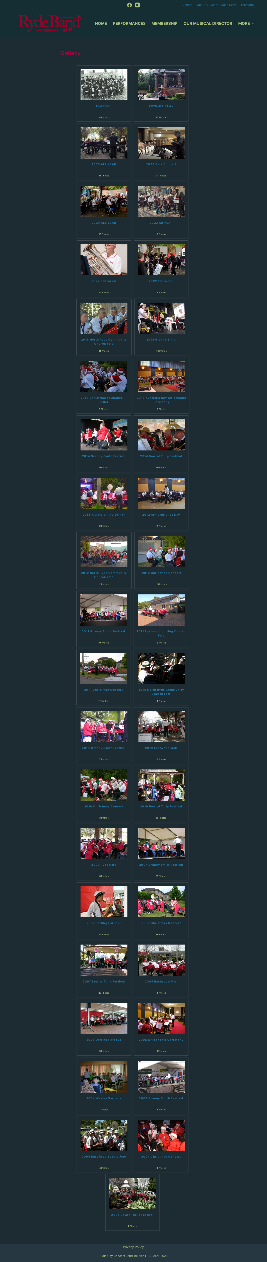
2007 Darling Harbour (104, 923)
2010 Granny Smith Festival (104, 748)
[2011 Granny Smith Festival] (103, 610)
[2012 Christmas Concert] (161, 551)
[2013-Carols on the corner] (104, 493)
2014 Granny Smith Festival (104, 456)
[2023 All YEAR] (161, 201)
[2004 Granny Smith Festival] (161, 1077)
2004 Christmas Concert (161, 1156)
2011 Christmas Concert (103, 689)
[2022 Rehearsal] (104, 260)
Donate (187, 5)
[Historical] (104, 84)
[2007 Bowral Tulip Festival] (104, 960)
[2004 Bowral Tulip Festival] (132, 1193)
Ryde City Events (206, 5)
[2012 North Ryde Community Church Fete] (104, 551)
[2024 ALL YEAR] (104, 201)
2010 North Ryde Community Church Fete (161, 691)
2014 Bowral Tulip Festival (161, 456)
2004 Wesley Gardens (104, 1098)
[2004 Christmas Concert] (161, 1135)
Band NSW (228, 5)
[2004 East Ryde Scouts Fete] (104, 1135)
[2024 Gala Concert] (161, 143)
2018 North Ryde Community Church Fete (104, 341)
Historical (104, 106)
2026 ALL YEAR (161, 106)
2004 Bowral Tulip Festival (132, 1214)
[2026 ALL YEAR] (161, 84)
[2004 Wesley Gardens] (104, 1077)
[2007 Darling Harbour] (104, 901)
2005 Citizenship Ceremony (161, 1039)
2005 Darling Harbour (103, 1039)
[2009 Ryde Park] (104, 843)
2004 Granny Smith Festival (161, 1098)
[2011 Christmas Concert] (103, 668)
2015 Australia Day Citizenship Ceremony (161, 400)
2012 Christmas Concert (161, 572)
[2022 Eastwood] (161, 260)
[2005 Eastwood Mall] (161, 960)
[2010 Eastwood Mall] (161, 726)
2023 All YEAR (161, 222)
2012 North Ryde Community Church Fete (104, 575)
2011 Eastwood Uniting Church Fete (161, 633)
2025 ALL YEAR (104, 164)
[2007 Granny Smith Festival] (161, 843)
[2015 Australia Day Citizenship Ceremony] (161, 376)
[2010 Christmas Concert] (104, 785)
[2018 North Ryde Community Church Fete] (104, 318)
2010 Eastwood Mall (161, 748)
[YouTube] (137, 5)
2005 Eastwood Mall (161, 981)
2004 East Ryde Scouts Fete (104, 1156)
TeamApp (247, 5)
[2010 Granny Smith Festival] (104, 726)
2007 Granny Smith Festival (161, 864)
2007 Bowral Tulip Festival (104, 981)
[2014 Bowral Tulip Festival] (161, 435)
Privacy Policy (133, 1247)
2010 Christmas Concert (104, 806)
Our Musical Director (208, 23)
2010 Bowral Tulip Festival (161, 806)
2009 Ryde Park (103, 864)
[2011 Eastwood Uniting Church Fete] (161, 610)
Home (101, 23)
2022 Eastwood (161, 281)
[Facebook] (129, 5)
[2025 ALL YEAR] (104, 143)
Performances (129, 23)
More (244, 23)
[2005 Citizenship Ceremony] (161, 1018)
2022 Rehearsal (103, 281)
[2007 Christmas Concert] (161, 901)
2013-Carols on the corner (104, 514)
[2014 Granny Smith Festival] (104, 435)
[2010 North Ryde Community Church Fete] (161, 668)
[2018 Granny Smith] (161, 318)
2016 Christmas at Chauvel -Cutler (103, 400)
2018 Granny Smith (161, 339)
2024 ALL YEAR (104, 222)
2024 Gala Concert (161, 164)
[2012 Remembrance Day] (161, 493)
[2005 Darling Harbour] (104, 1018)
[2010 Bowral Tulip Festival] (161, 785)
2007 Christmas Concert (161, 923)
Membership (164, 23)
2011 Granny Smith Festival (103, 631)
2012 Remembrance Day (161, 514)
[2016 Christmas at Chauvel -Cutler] (103, 376)
